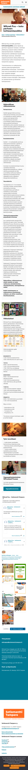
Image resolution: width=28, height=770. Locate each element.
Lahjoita (4, 753)
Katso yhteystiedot (7, 732)
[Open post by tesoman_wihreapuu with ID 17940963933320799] (20, 589)
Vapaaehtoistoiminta (12, 489)
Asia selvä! (6, 765)
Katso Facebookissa (17, 516)
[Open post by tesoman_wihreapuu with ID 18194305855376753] (8, 569)
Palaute (4, 749)
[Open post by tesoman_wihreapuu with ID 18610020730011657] (8, 579)
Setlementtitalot (20, 34)
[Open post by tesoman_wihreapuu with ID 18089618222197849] (8, 601)
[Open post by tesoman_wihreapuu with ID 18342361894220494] (20, 604)
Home (3, 34)
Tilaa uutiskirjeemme (9, 747)
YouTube (5, 743)
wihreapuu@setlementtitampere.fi (12, 642)
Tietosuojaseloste (14, 767)
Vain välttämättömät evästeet (18, 765)
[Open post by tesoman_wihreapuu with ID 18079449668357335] (8, 588)
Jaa (23, 516)
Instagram (5, 741)
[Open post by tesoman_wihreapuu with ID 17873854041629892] (20, 573)
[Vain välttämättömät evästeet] (26, 763)
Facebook (5, 740)
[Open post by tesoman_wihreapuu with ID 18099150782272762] (8, 618)
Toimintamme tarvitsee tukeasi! (14, 7)
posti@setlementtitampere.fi (10, 728)
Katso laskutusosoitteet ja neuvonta (12, 733)
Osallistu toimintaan (10, 34)
